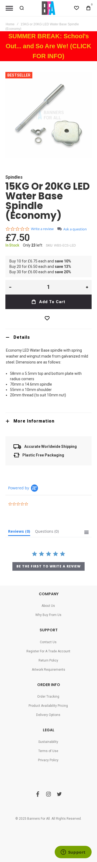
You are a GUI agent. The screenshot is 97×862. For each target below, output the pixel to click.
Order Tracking (48, 696)
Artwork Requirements (48, 669)
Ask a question (75, 229)
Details (21, 337)
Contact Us (48, 642)
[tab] (48, 337)
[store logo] (48, 8)
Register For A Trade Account (48, 651)
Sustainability (48, 742)
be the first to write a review (48, 566)
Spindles (14, 177)
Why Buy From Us (48, 615)
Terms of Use (48, 751)
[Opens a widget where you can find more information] (73, 852)
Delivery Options (48, 715)
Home (10, 24)
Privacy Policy (48, 760)
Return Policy (48, 660)
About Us (48, 606)
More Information (33, 421)
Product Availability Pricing (48, 706)
